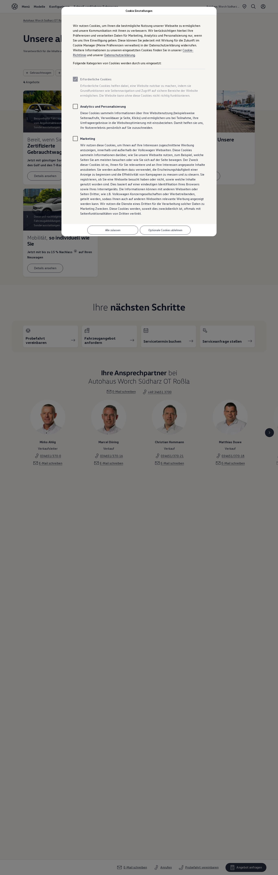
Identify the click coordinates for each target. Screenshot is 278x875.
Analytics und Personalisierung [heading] (103, 106)
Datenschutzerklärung (119, 55)
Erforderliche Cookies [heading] (96, 79)
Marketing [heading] (87, 139)
